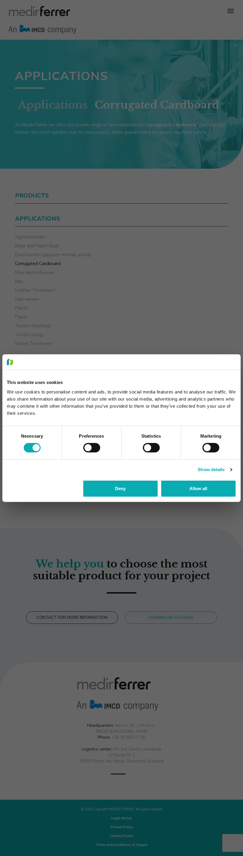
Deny (120, 488)
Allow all (198, 488)
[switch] (91, 447)
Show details (211, 469)
